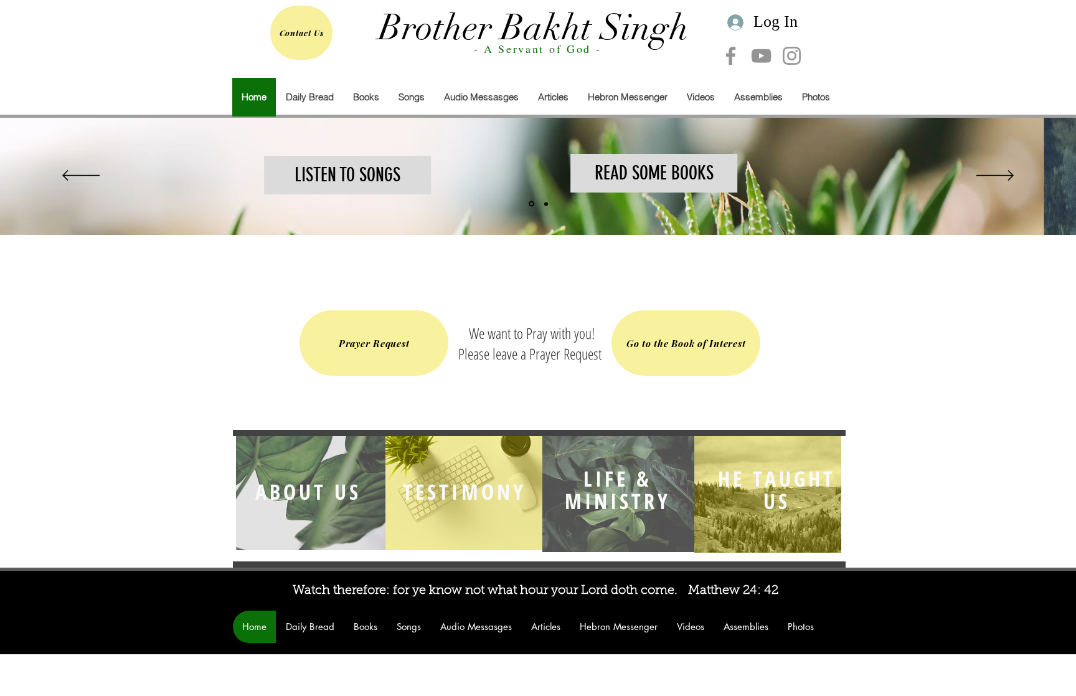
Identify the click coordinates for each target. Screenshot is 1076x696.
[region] (312, 493)
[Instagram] (792, 56)
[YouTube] (761, 56)
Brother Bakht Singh (534, 28)
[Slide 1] (531, 204)
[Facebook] (731, 56)
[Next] (995, 176)
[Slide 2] (546, 204)
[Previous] (81, 176)
